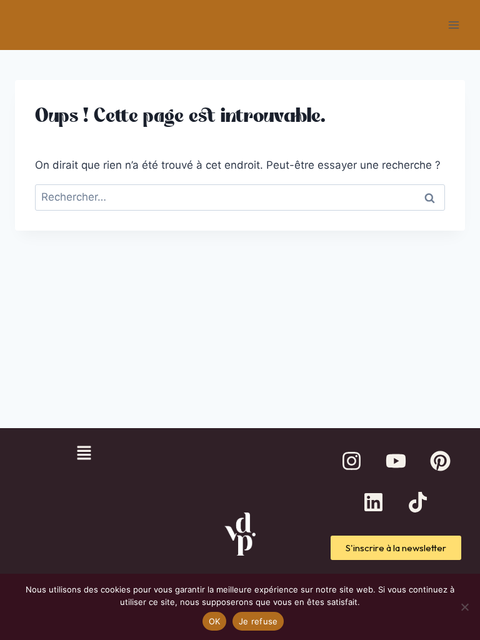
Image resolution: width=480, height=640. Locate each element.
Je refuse (258, 621)
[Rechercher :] (240, 197)
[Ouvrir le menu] (453, 24)
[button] (83, 454)
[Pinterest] (440, 461)
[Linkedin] (373, 502)
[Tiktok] (418, 502)
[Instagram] (351, 461)
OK (215, 621)
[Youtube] (395, 461)
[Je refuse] (464, 607)
